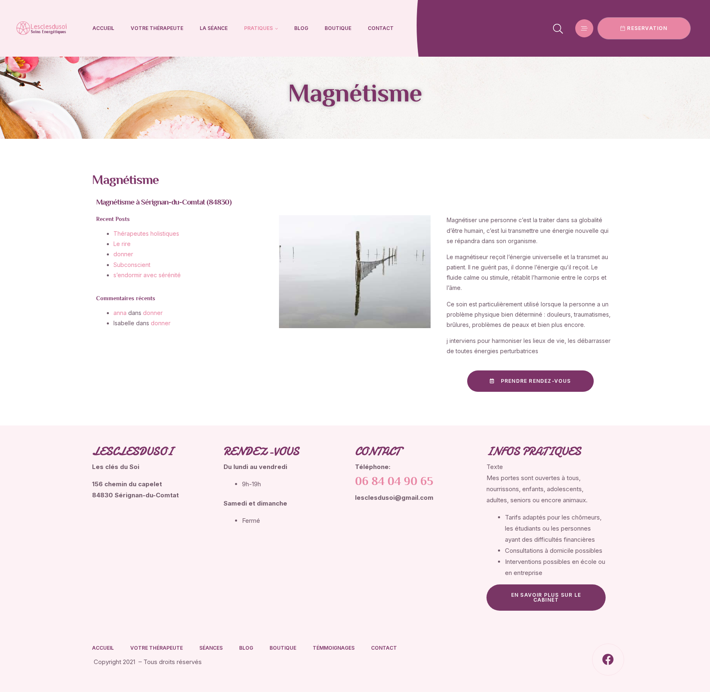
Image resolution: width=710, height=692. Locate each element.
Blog (301, 28)
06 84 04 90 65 (394, 482)
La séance (214, 28)
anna (120, 312)
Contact (381, 28)
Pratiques (258, 28)
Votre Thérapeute (157, 28)
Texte (494, 467)
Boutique (338, 28)
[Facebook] (608, 660)
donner (153, 312)
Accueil (103, 28)
